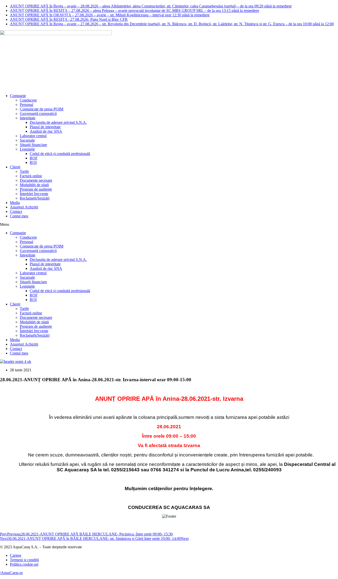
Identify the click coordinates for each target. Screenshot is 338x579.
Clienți (15, 167)
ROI (33, 162)
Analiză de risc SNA (46, 131)
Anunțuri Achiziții (24, 207)
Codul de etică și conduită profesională (60, 153)
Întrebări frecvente (34, 194)
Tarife (24, 171)
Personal (26, 104)
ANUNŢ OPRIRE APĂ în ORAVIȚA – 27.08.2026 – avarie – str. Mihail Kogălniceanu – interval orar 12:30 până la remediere (110, 15)
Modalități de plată (34, 185)
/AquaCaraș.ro (11, 573)
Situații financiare (33, 145)
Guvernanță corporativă (38, 113)
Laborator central (33, 136)
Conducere (28, 100)
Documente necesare (36, 180)
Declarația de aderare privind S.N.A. (58, 122)
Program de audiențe (36, 189)
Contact (16, 211)
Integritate (27, 118)
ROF (34, 158)
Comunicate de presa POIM (41, 109)
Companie (18, 96)
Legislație (27, 149)
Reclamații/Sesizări (34, 198)
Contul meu (19, 216)
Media (15, 203)
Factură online (31, 176)
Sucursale (27, 140)
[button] (169, 224)
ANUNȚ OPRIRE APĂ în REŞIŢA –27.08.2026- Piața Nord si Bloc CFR (69, 19)
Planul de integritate (45, 127)
